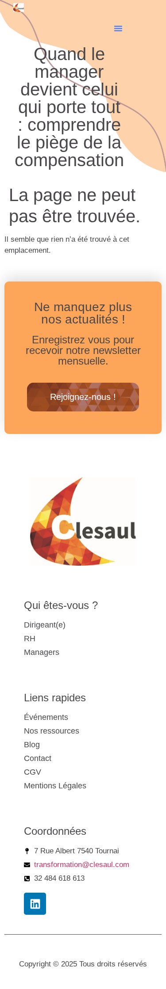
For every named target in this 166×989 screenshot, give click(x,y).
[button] (118, 28)
